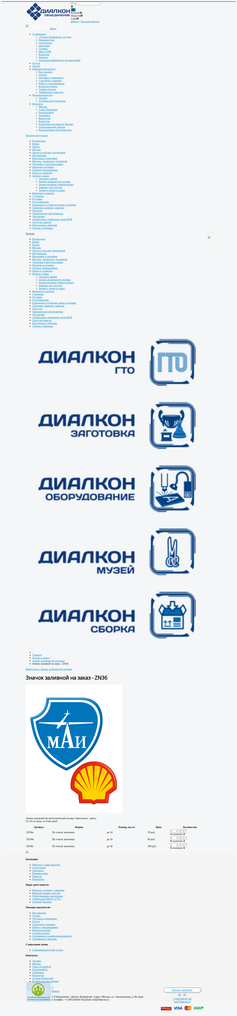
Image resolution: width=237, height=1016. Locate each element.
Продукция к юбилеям (44, 225)
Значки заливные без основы (54, 181)
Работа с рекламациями (45, 927)
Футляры (37, 199)
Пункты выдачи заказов (45, 981)
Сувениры (38, 196)
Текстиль (37, 210)
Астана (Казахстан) (43, 978)
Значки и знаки (40, 175)
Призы (36, 146)
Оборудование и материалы (47, 896)
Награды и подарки (43, 167)
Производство (40, 873)
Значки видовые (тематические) (56, 184)
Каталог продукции (37, 135)
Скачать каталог (41, 933)
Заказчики (38, 870)
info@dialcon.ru (182, 1001)
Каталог (30, 233)
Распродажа (38, 141)
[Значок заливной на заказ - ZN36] (74, 812)
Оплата (36, 915)
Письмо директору (182, 990)
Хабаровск (38, 972)
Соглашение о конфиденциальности (52, 936)
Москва (36, 963)
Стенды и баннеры (42, 228)
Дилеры (36, 961)
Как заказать (39, 912)
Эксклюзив (38, 216)
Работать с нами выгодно (46, 864)
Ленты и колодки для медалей (48, 152)
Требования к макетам (44, 939)
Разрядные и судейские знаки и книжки (54, 204)
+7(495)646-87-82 (182, 998)
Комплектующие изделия (46, 893)
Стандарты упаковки (43, 924)
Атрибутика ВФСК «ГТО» (47, 899)
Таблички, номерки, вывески (48, 207)
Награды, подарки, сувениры (48, 890)
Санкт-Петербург (41, 966)
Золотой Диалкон (41, 901)
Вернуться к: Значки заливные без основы (49, 669)
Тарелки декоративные (45, 170)
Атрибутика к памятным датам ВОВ (52, 219)
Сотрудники (39, 867)
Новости (37, 876)
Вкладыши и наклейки (44, 158)
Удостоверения (40, 202)
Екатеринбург (40, 969)
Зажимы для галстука (50, 187)
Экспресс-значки (48, 178)
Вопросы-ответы (41, 930)
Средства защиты (41, 222)
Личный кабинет (90, 21)
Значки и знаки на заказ (52, 190)
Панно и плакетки (42, 173)
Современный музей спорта (47, 950)
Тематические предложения (47, 213)
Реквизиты (38, 879)
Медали (36, 149)
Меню (53, 28)
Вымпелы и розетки (43, 193)
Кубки (35, 143)
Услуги (36, 921)
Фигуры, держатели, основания (49, 161)
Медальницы (39, 155)
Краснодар (38, 975)
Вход (76, 21)
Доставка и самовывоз (44, 918)
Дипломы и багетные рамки (47, 164)
